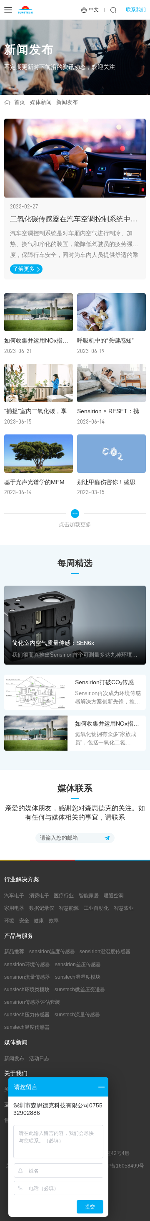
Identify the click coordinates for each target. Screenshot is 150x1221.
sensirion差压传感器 (78, 964)
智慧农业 (124, 908)
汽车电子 (14, 896)
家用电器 (14, 908)
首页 (19, 102)
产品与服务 (18, 936)
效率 (54, 921)
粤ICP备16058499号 (121, 1166)
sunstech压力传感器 (27, 1015)
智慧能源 (69, 908)
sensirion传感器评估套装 (32, 1002)
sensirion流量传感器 (27, 977)
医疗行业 (64, 896)
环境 (9, 921)
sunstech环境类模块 (27, 990)
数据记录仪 (41, 908)
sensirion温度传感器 (52, 951)
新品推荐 (14, 951)
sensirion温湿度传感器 (105, 951)
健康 (39, 921)
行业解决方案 (21, 880)
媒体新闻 (41, 102)
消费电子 (39, 896)
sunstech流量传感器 (77, 1015)
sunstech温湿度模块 (77, 977)
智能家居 (89, 896)
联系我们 (136, 10)
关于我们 (16, 1073)
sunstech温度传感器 (27, 1027)
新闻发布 (67, 102)
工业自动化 (96, 908)
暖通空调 (114, 896)
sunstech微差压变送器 (80, 990)
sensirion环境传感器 (27, 964)
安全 (24, 921)
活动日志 (39, 1058)
